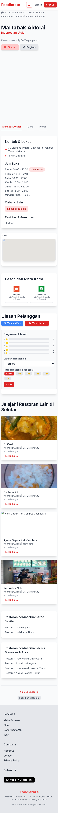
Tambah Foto (14, 323)
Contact (8, 755)
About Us (9, 750)
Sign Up (50, 4)
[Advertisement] (29, 86)
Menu (30, 126)
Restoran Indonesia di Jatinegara (23, 658)
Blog (6, 725)
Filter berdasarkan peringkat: (19, 369)
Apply (9, 384)
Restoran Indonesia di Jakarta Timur (25, 668)
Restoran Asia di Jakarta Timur (22, 672)
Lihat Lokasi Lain (16, 208)
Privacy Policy (12, 760)
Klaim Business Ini (29, 692)
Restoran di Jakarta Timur (19, 632)
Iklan (6, 734)
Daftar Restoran (13, 729)
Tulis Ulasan (38, 323)
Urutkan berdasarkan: (15, 358)
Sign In (38, 4)
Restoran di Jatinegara (17, 627)
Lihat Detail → (11, 456)
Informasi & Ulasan (12, 126)
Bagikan (31, 47)
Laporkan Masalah (29, 698)
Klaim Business (12, 720)
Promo (42, 126)
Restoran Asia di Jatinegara (20, 663)
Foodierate (10, 5)
